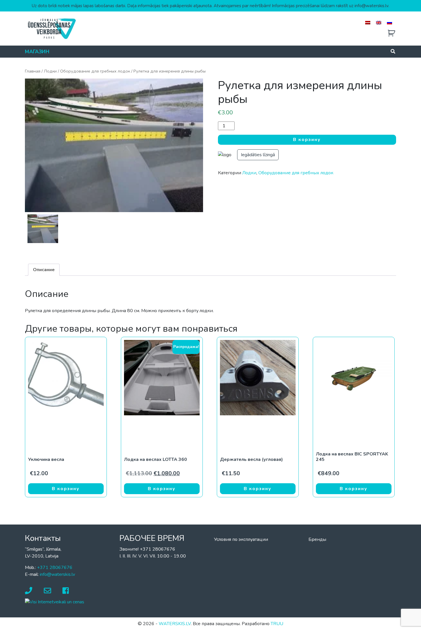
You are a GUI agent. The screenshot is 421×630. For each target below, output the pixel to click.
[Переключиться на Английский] (378, 22)
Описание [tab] (44, 270)
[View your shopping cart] (391, 33)
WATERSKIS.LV (175, 624)
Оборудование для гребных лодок (95, 71)
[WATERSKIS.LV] (51, 28)
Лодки (50, 71)
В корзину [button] (66, 489)
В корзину (307, 139)
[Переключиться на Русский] (389, 22)
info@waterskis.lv (57, 574)
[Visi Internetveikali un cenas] (54, 601)
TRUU (277, 624)
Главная (32, 71)
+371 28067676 (54, 567)
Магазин (37, 51)
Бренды (317, 539)
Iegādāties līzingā (258, 155)
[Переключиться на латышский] (367, 22)
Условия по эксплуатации (241, 539)
